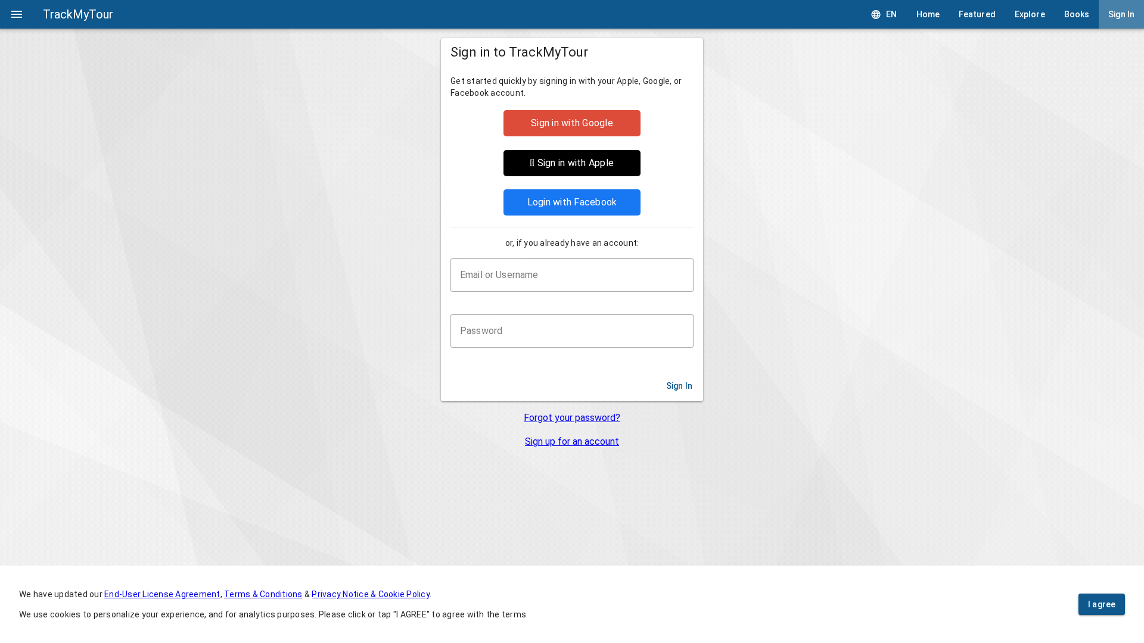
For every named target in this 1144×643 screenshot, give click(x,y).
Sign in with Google (572, 123)
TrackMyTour (78, 14)
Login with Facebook (572, 202)
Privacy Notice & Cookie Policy (371, 594)
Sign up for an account (572, 441)
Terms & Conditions (263, 594)
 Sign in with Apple (572, 162)
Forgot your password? (572, 417)
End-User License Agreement (162, 594)
